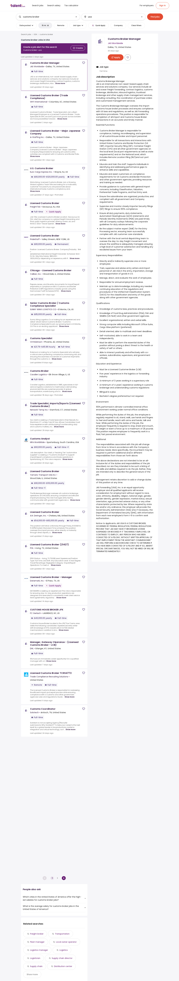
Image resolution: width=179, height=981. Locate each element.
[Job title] (45, 16)
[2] (64, 878)
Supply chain (36, 966)
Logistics (63, 950)
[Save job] (83, 63)
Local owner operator (66, 942)
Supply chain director (62, 958)
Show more (60, 83)
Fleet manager (37, 942)
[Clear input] (76, 16)
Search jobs (26, 34)
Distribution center (63, 966)
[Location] (111, 16)
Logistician (35, 958)
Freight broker (36, 933)
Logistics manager (39, 950)
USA (35, 34)
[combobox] (48, 16)
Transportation (62, 933)
